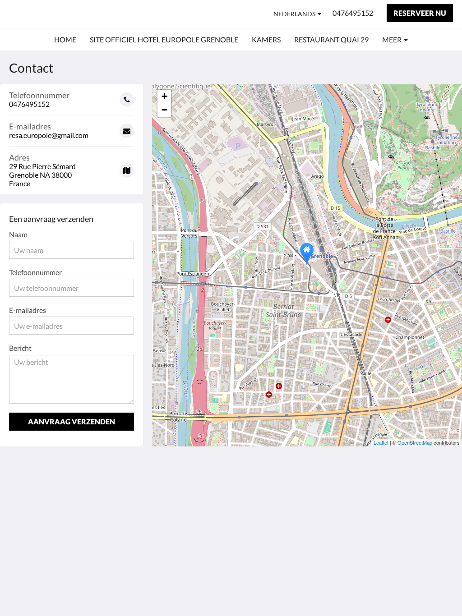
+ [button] (164, 96)
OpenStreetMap (414, 442)
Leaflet (381, 442)
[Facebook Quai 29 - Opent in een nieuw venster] (444, 491)
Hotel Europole (55, 13)
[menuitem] (65, 39)
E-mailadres (27, 310)
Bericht (20, 348)
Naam (18, 234)
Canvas (441, 554)
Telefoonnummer (35, 272)
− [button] (164, 109)
